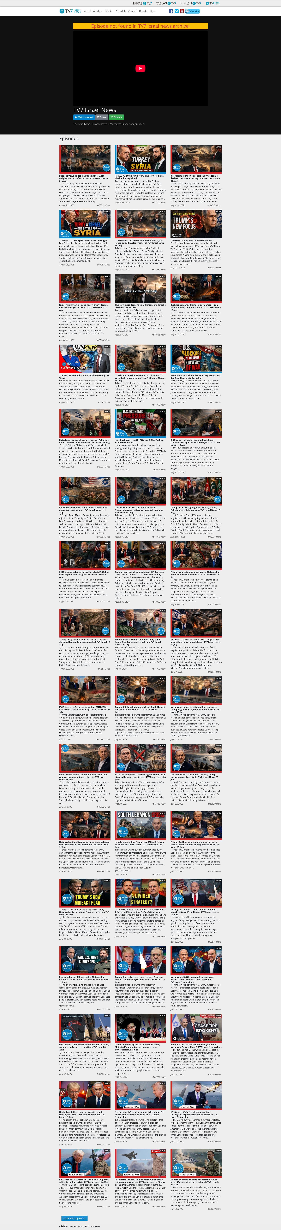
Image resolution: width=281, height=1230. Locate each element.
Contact (132, 11)
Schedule (121, 11)
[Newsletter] (192, 11)
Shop (152, 11)
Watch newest (85, 117)
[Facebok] (171, 11)
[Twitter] (176, 11)
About (87, 11)
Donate (143, 11)
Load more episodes (74, 1218)
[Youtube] (182, 11)
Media (108, 11)
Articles (97, 11)
